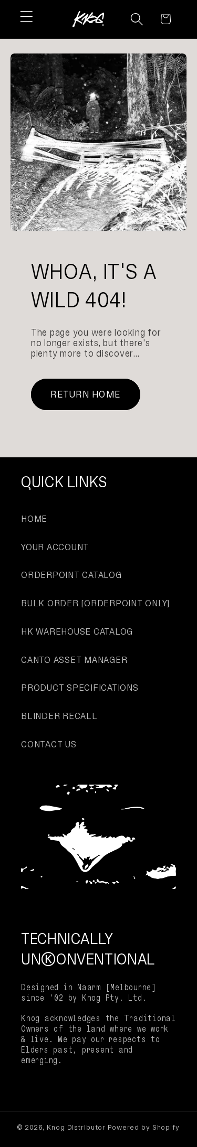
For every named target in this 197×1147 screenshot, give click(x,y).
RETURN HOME (85, 394)
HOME (34, 518)
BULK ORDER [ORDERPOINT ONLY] (95, 603)
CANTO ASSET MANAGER (74, 660)
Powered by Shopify (144, 1127)
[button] (26, 16)
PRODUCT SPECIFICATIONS (80, 687)
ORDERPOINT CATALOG (71, 575)
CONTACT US (49, 744)
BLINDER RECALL (59, 716)
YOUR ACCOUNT (55, 547)
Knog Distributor (76, 1127)
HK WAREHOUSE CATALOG (77, 631)
